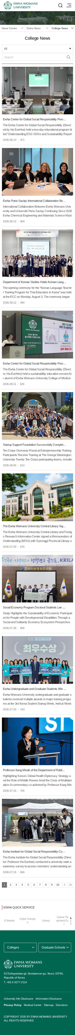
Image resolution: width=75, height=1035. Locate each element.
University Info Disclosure (18, 998)
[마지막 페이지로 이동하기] (70, 885)
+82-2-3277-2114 (17, 982)
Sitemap (48, 1005)
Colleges (13, 947)
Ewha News (34, 28)
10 (57, 884)
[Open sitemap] (69, 5)
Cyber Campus (28, 920)
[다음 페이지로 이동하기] (64, 885)
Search (68, 57)
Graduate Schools (53, 947)
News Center (9, 28)
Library (46, 920)
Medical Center (33, 1005)
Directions (61, 1005)
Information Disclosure (49, 998)
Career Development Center (64, 920)
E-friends (9, 920)
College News (60, 28)
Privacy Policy (13, 1005)
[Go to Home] (23, 964)
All (5, 48)
